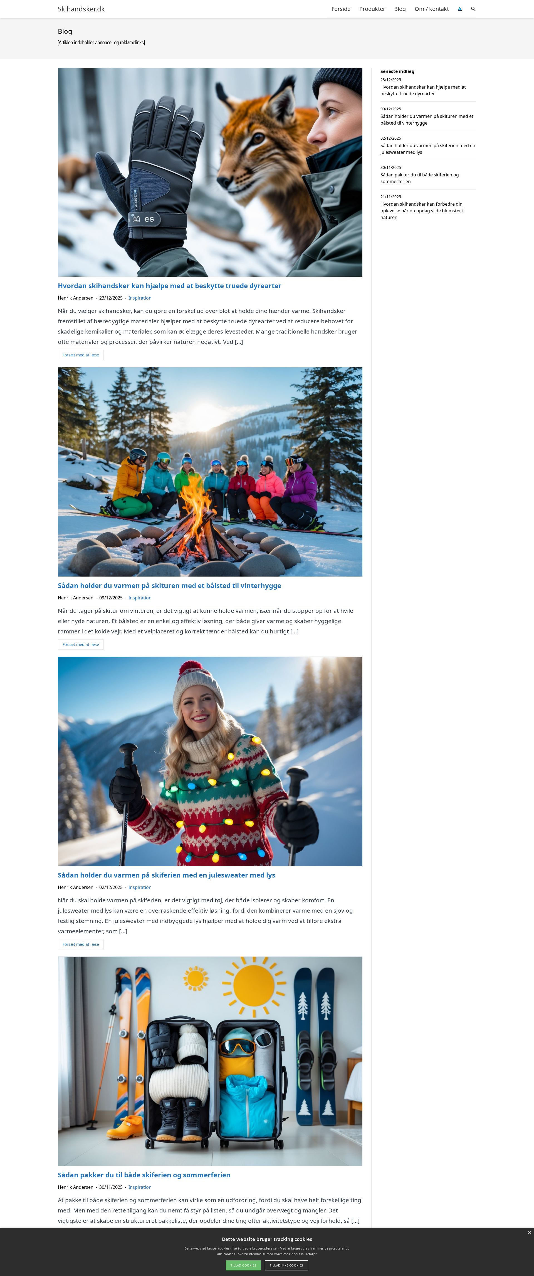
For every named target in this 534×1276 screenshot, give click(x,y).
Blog (400, 9)
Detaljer (311, 1254)
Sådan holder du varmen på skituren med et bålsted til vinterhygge (426, 119)
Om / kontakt (432, 9)
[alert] (267, 1252)
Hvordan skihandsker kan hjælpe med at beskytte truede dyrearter (423, 90)
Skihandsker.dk (81, 8)
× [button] (529, 1233)
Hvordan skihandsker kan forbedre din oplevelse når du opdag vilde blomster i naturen (421, 210)
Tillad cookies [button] (243, 1265)
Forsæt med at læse (81, 355)
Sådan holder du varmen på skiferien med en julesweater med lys (427, 148)
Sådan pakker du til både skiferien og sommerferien (419, 178)
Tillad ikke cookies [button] (286, 1265)
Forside (341, 9)
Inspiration (140, 298)
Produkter (372, 9)
